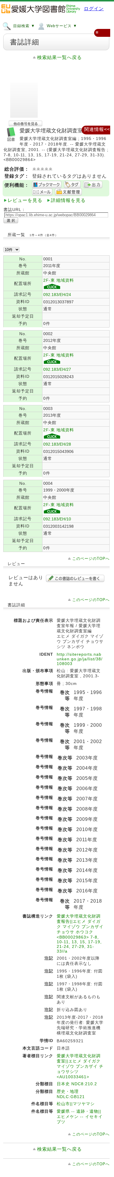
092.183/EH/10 (57, 519)
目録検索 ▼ (23, 26)
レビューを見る (25, 200)
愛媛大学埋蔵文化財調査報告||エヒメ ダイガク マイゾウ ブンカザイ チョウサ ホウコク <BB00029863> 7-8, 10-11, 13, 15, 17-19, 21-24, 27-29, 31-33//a (80, 933)
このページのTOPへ (91, 558)
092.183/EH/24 (57, 294)
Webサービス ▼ (61, 26)
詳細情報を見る (68, 200)
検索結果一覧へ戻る (59, 57)
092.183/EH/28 (57, 444)
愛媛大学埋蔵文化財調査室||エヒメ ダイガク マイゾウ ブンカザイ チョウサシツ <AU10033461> (80, 1066)
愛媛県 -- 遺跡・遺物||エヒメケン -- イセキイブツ (80, 1116)
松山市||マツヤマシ (76, 1103)
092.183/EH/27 (57, 369)
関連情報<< (97, 129)
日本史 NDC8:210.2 (77, 1083)
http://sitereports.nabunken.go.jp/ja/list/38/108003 (80, 659)
